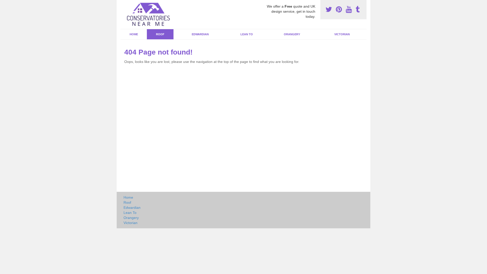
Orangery (292, 34)
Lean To (246, 34)
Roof (160, 34)
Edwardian (200, 34)
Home (134, 34)
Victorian (342, 34)
